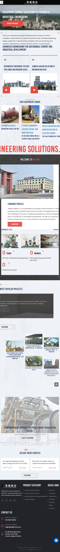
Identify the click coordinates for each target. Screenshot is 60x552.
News (50, 505)
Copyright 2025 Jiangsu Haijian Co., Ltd (29, 547)
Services (51, 502)
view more (22, 468)
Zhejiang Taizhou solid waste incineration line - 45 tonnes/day (33, 347)
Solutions (51, 499)
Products (51, 490)
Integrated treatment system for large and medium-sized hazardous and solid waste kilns (16, 68)
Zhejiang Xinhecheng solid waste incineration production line (30, 411)
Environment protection (31, 493)
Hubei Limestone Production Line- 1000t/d (33, 367)
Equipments (52, 496)
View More (9, 224)
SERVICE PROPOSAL (12, 23)
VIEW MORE (55, 229)
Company (52, 493)
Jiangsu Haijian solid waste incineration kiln (43, 68)
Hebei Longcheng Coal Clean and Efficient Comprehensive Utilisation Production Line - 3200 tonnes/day (15, 355)
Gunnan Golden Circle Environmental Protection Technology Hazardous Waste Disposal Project (51, 368)
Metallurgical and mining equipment (35, 496)
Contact (51, 508)
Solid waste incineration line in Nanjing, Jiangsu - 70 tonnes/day (51, 349)
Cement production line (31, 490)
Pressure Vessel (28, 499)
